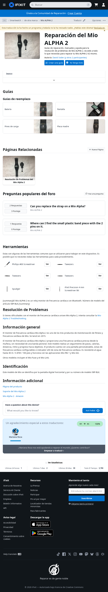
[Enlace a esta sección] (1, 310)
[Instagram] (75, 554)
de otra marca (31, 20)
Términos (7, 531)
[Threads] (97, 554)
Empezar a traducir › (54, 450)
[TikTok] (58, 554)
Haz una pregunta (95, 193)
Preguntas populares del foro (29, 193)
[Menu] (4, 4)
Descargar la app (39, 517)
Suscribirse (86, 498)
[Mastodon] (86, 554)
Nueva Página (97, 149)
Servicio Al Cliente (11, 490)
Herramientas (15, 246)
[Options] (4, 20)
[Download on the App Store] (40, 524)
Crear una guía (56, 62)
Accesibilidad (9, 522)
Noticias (34, 490)
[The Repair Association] (103, 554)
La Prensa (35, 485)
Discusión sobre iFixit (13, 494)
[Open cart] (96, 5)
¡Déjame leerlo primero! (82, 503)
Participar (35, 494)
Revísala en (99, 27)
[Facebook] (64, 554)
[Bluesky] (91, 554)
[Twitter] (69, 554)
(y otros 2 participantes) (76, 57)
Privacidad (8, 527)
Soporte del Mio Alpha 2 (14, 391)
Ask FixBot (90, 410)
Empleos (7, 499)
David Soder (58, 57)
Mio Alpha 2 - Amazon (13, 396)
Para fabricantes (38, 511)
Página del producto (12, 386)
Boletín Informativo (12, 503)
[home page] (17, 4)
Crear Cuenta (75, 13)
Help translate (10, 554)
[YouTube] (81, 554)
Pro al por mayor (38, 499)
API (4, 508)
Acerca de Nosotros (12, 485)
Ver (47, 264)
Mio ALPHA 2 (46, 20)
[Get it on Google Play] (41, 533)
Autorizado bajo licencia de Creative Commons (61, 587)
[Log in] (103, 5)
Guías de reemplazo (16, 99)
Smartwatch (15, 20)
